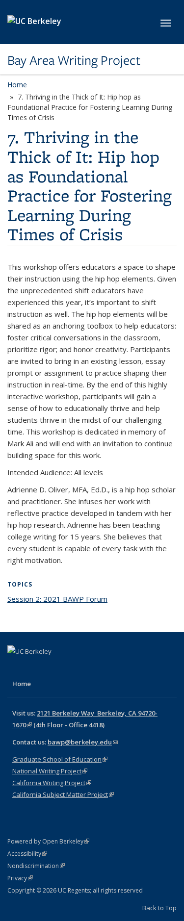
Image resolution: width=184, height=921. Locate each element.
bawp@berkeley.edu (83, 742)
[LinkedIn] (54, 668)
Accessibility (27, 853)
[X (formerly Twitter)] (35, 668)
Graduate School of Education (59, 759)
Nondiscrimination (36, 866)
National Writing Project (49, 771)
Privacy (20, 878)
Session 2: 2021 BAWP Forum (57, 599)
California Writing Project (51, 782)
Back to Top (159, 907)
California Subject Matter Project (63, 794)
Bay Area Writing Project (73, 60)
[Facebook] (16, 668)
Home (17, 84)
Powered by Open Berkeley (48, 841)
